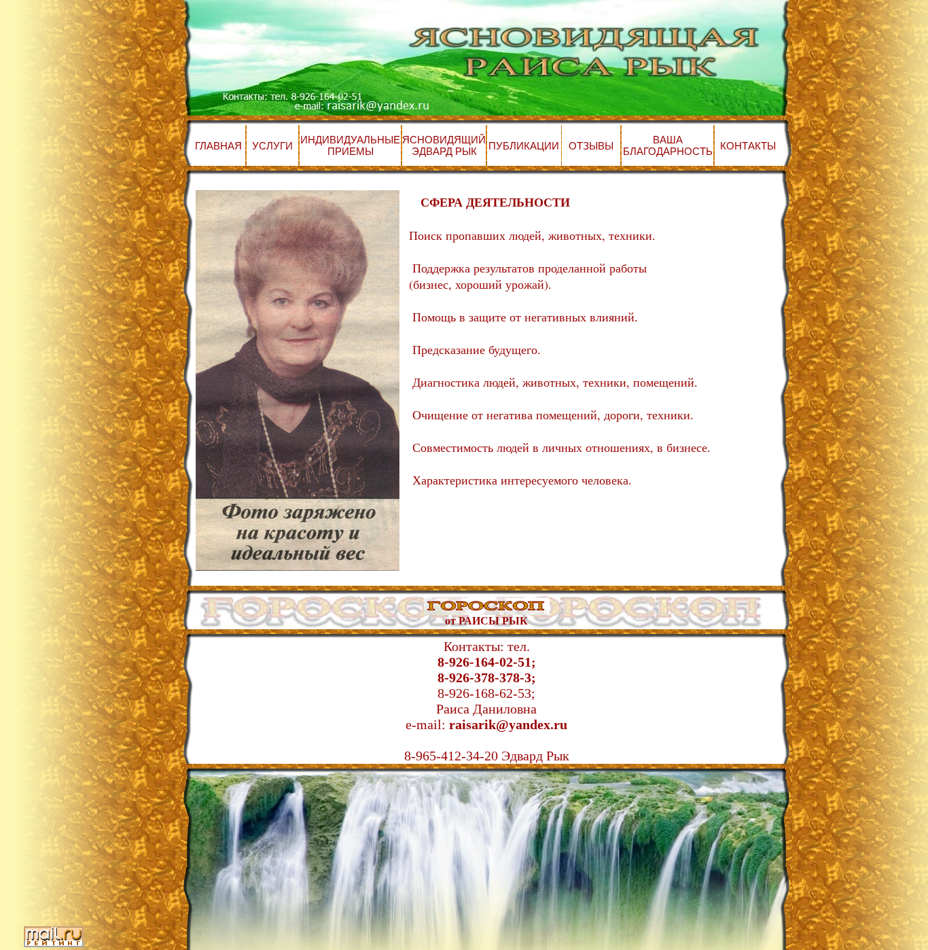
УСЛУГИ (272, 146)
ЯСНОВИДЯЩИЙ (444, 139)
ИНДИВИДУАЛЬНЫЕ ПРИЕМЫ (350, 145)
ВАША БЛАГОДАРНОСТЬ (668, 145)
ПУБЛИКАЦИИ (523, 146)
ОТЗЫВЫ (591, 146)
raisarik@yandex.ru (508, 724)
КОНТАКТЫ (748, 146)
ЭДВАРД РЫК (444, 151)
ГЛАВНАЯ (218, 146)
